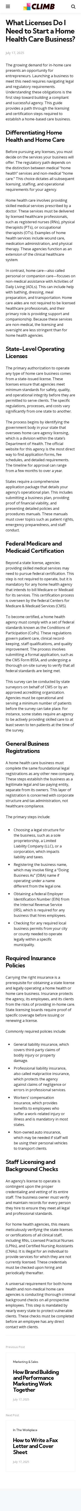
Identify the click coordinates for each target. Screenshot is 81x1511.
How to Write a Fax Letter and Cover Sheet (35, 1446)
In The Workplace (25, 1430)
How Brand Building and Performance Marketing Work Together (36, 1381)
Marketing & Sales (25, 1362)
